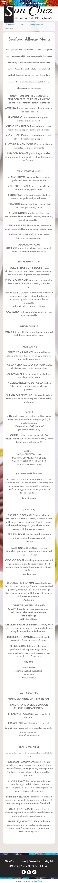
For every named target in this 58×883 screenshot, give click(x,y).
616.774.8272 (29, 866)
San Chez (38, 881)
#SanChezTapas (34, 3)
